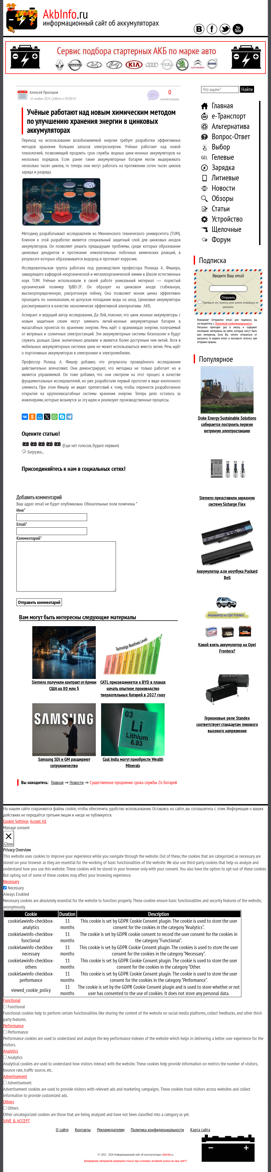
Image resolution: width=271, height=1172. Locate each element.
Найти (247, 89)
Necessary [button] (11, 881)
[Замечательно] (57, 444)
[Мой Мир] (40, 417)
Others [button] (8, 1102)
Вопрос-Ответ (231, 136)
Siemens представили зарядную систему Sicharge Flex (227, 501)
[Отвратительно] (26, 444)
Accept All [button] (38, 821)
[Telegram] (69, 417)
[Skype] (62, 417)
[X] (47, 417)
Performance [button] (13, 1026)
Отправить (228, 297)
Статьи (221, 208)
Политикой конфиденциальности (233, 323)
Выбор (221, 146)
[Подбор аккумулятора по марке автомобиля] (135, 57)
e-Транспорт (229, 115)
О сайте (62, 1130)
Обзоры (222, 198)
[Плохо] (34, 444)
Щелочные (226, 229)
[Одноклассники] (32, 417)
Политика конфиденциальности (157, 1130)
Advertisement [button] (15, 1076)
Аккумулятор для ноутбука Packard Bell (227, 574)
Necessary (16, 888)
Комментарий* (29, 538)
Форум (221, 239)
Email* (21, 524)
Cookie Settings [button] (16, 821)
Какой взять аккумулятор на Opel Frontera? (227, 647)
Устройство (227, 218)
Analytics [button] (10, 1051)
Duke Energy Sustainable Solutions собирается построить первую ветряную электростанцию (227, 424)
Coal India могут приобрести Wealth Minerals (133, 762)
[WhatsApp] (54, 417)
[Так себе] (42, 444)
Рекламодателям (110, 1130)
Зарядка (223, 167)
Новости (223, 187)
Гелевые (223, 157)
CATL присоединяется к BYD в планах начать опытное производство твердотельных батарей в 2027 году (133, 688)
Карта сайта (200, 1130)
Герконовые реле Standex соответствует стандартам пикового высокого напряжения (227, 724)
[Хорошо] (49, 444)
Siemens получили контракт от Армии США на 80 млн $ (64, 685)
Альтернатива (231, 126)
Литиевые (225, 177)
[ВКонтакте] (25, 417)
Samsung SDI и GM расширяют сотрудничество (64, 762)
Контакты (83, 1130)
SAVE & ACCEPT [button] (16, 1121)
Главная (222, 105)
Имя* (20, 510)
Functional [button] (11, 1000)
